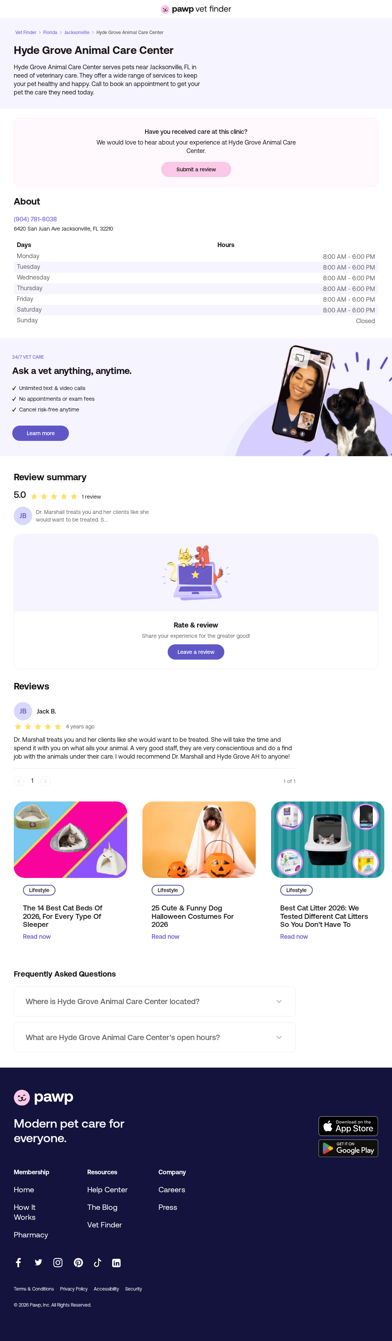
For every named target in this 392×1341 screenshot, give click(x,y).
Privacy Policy (74, 1289)
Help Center (107, 1189)
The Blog (102, 1207)
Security (133, 1289)
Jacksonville (77, 32)
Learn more (41, 433)
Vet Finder (25, 32)
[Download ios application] (348, 1126)
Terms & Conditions (34, 1289)
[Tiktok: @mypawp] (97, 1263)
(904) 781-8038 (35, 219)
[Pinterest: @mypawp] (78, 1263)
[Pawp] (43, 1098)
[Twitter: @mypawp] (38, 1263)
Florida (50, 32)
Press (167, 1207)
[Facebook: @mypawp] (18, 1263)
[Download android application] (348, 1149)
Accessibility (106, 1289)
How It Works (25, 1212)
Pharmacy (31, 1234)
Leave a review (196, 652)
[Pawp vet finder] (196, 9)
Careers (171, 1189)
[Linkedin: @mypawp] (116, 1263)
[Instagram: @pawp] (58, 1263)
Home (24, 1189)
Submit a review (196, 169)
